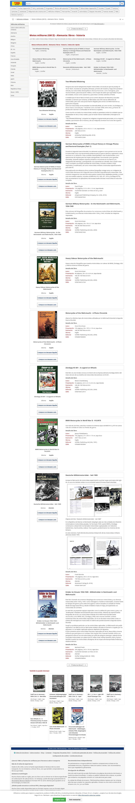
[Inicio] (13, 19)
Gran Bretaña (15, 59)
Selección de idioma (22, 753)
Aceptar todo (59, 800)
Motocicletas (75, 8)
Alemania (14, 33)
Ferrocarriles (66, 11)
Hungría (13, 66)
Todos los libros (77, 29)
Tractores (115, 8)
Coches (13, 8)
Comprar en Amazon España (47, 119)
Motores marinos (16, 15)
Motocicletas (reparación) (89, 8)
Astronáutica (83, 11)
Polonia (13, 82)
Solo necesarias (74, 800)
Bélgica (13, 39)
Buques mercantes (95, 11)
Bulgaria (13, 43)
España (13, 53)
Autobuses (23, 11)
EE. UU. (13, 49)
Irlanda (13, 69)
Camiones (14, 11)
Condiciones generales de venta (82, 753)
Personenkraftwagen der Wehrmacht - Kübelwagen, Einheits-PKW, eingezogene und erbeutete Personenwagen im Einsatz (77, 731)
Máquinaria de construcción (37, 11)
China (12, 46)
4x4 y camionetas (38, 8)
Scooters (101, 8)
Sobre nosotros (35, 753)
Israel (12, 72)
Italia (12, 75)
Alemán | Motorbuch (76, 68)
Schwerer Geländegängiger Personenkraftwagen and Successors (58, 696)
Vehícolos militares (54, 11)
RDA (12, 85)
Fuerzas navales (108, 11)
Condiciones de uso (76, 756)
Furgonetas (49, 8)
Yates (116, 11)
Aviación (74, 11)
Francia (13, 56)
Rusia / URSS (15, 92)
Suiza (12, 95)
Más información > (99, 24)
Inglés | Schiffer (107, 51)
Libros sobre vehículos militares (18, 29)
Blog (42, 753)
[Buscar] (122, 3)
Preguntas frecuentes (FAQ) (62, 753)
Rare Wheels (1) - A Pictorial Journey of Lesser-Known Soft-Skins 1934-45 (39, 721)
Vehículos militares (22, 19)
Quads (108, 8)
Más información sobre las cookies (89, 795)
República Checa (16, 89)
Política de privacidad (100, 753)
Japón (12, 79)
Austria (13, 36)
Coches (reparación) (24, 8)
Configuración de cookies (61, 756)
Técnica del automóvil (62, 8)
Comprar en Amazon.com (47, 126)
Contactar (49, 753)
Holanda (13, 62)
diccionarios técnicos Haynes (21, 780)
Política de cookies (114, 753)
